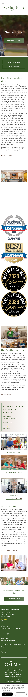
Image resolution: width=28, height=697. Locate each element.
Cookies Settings (21, 694)
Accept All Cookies (7, 694)
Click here (19, 678)
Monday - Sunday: (6, 628)
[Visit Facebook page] (3, 634)
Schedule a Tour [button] (14, 41)
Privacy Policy (5, 638)
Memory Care (14, 66)
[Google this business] (8, 634)
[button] (6, 155)
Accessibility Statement (8, 640)
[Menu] (3, 2)
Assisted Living (14, 62)
